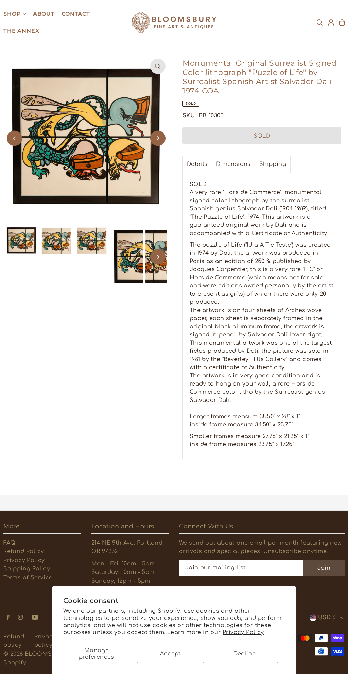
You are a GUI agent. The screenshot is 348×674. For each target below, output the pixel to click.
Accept (170, 654)
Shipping (272, 164)
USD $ (327, 617)
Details (197, 164)
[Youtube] (35, 618)
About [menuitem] (44, 14)
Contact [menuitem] (76, 14)
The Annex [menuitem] (21, 31)
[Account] (331, 22)
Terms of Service (27, 578)
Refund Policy (23, 551)
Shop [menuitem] (12, 14)
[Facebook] (8, 618)
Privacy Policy (243, 632)
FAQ (9, 543)
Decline (244, 654)
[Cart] (342, 22)
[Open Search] (320, 22)
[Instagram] (20, 618)
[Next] (158, 138)
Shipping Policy (26, 569)
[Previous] (14, 138)
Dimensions (233, 164)
